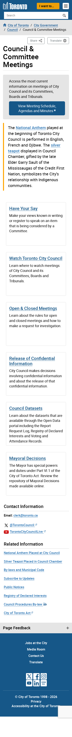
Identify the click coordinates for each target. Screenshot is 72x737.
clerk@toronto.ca (25, 515)
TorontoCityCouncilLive (26, 531)
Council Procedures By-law (23, 604)
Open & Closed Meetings (33, 308)
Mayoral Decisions (27, 458)
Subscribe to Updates (19, 578)
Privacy (36, 701)
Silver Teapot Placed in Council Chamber (33, 561)
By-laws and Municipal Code (24, 570)
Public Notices (14, 587)
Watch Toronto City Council (35, 258)
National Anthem (31, 127)
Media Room (36, 649)
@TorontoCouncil (22, 525)
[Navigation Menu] (66, 6)
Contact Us (36, 656)
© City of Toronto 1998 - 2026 (36, 697)
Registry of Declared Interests (25, 595)
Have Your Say (23, 208)
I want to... (46, 6)
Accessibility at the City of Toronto (36, 706)
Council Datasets (25, 408)
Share (37, 40)
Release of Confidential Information (32, 360)
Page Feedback (16, 627)
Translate (56, 40)
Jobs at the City (36, 643)
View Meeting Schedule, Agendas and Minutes (37, 108)
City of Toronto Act (17, 613)
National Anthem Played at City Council (32, 553)
